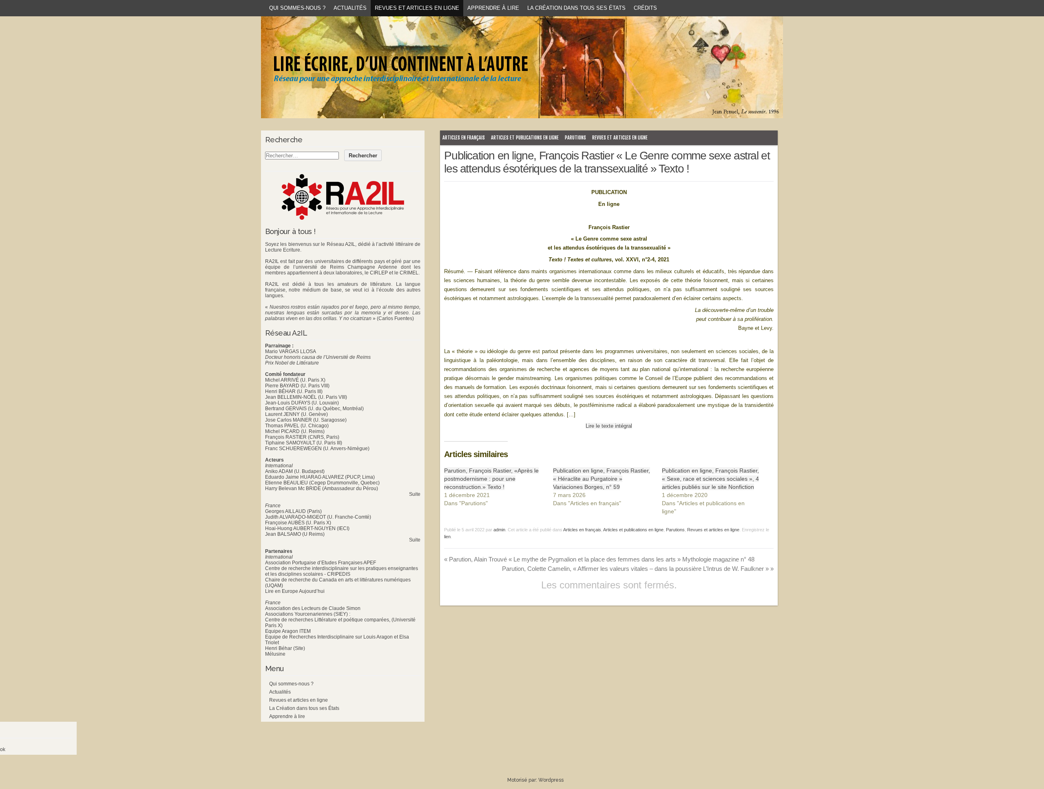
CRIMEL (409, 273)
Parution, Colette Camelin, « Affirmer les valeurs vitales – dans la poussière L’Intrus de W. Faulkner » (638, 568)
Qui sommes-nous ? (297, 8)
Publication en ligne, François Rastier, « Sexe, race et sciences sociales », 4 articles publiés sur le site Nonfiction (710, 478)
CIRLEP (379, 273)
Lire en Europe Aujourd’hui (295, 591)
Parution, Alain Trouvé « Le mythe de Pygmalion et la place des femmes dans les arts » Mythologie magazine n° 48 (599, 559)
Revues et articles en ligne (417, 8)
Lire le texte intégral (609, 426)
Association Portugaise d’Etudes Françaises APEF (320, 563)
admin (499, 529)
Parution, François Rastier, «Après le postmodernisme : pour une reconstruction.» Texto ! (491, 478)
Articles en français (463, 138)
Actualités (350, 8)
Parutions (575, 138)
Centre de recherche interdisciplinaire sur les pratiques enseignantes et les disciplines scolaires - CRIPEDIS (341, 571)
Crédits (645, 8)
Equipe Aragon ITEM (288, 631)
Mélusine (275, 654)
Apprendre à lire (493, 8)
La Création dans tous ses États (576, 8)
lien (447, 536)
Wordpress (551, 780)
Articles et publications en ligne (525, 138)
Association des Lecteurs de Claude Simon (313, 608)
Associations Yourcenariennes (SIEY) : (307, 614)
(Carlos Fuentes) (395, 318)
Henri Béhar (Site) (285, 648)
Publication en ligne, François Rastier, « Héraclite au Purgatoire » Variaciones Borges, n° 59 (601, 478)
